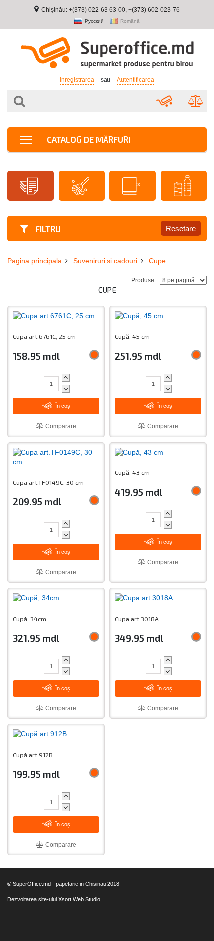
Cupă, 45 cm (132, 336)
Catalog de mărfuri (87, 139)
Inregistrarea (77, 79)
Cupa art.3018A (137, 619)
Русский (94, 21)
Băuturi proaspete (184, 186)
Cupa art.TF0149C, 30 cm (48, 482)
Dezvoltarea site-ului (32, 899)
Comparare (60, 426)
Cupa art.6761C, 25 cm (44, 336)
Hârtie (30, 186)
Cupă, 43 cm (132, 473)
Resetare (181, 228)
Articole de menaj (82, 186)
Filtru (47, 229)
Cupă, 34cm (29, 619)
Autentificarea (135, 79)
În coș (62, 406)
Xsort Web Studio (79, 899)
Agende (132, 186)
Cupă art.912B (33, 755)
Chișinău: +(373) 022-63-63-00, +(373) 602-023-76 (110, 9)
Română (130, 21)
